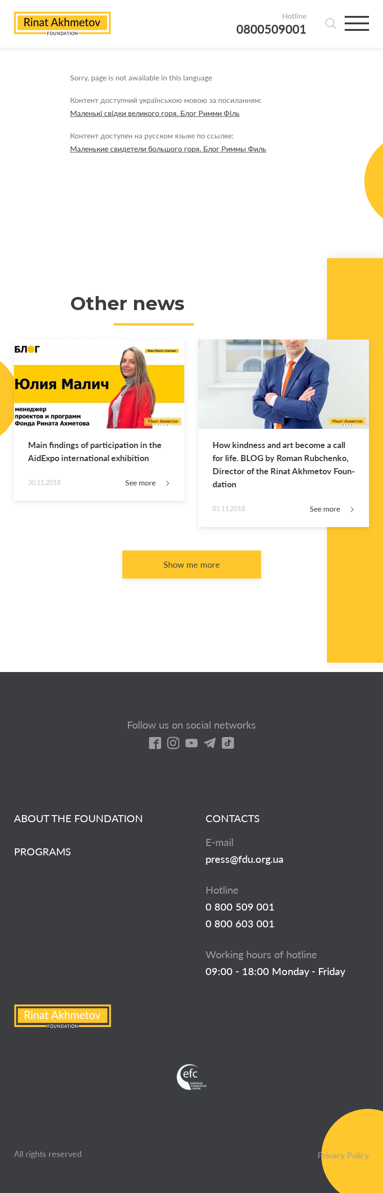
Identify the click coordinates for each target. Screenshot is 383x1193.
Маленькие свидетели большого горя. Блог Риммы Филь (168, 148)
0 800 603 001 (240, 924)
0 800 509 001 (240, 907)
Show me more (191, 564)
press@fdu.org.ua (245, 859)
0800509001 (271, 29)
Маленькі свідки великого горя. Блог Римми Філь (155, 112)
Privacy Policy (343, 1155)
